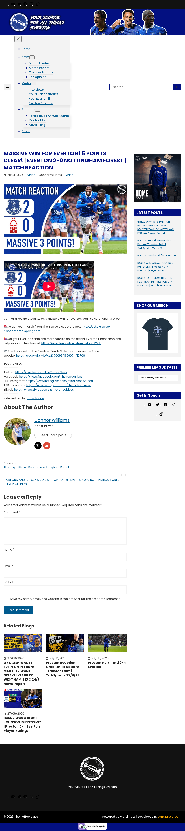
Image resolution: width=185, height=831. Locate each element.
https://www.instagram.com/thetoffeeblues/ (58, 385)
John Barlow (35, 398)
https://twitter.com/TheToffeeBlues (41, 372)
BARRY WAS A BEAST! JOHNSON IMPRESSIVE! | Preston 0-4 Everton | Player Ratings (22, 724)
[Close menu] (18, 39)
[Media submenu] (33, 83)
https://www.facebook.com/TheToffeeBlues (50, 376)
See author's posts (53, 435)
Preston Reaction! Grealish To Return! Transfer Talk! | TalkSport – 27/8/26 (62, 668)
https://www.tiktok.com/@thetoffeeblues (44, 389)
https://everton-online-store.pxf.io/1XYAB (71, 343)
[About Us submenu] (37, 110)
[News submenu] (32, 57)
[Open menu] (7, 87)
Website (9, 582)
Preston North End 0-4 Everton (107, 664)
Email (8, 566)
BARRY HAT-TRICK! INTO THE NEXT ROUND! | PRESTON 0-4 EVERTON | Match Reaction (155, 281)
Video (31, 175)
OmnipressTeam (169, 817)
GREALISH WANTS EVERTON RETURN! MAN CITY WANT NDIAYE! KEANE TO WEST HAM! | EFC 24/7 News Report (22, 673)
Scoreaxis (160, 377)
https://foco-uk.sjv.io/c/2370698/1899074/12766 (50, 355)
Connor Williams (52, 420)
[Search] (177, 87)
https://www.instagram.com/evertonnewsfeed (59, 381)
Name (9, 549)
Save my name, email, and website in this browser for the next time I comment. (66, 599)
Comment (12, 512)
